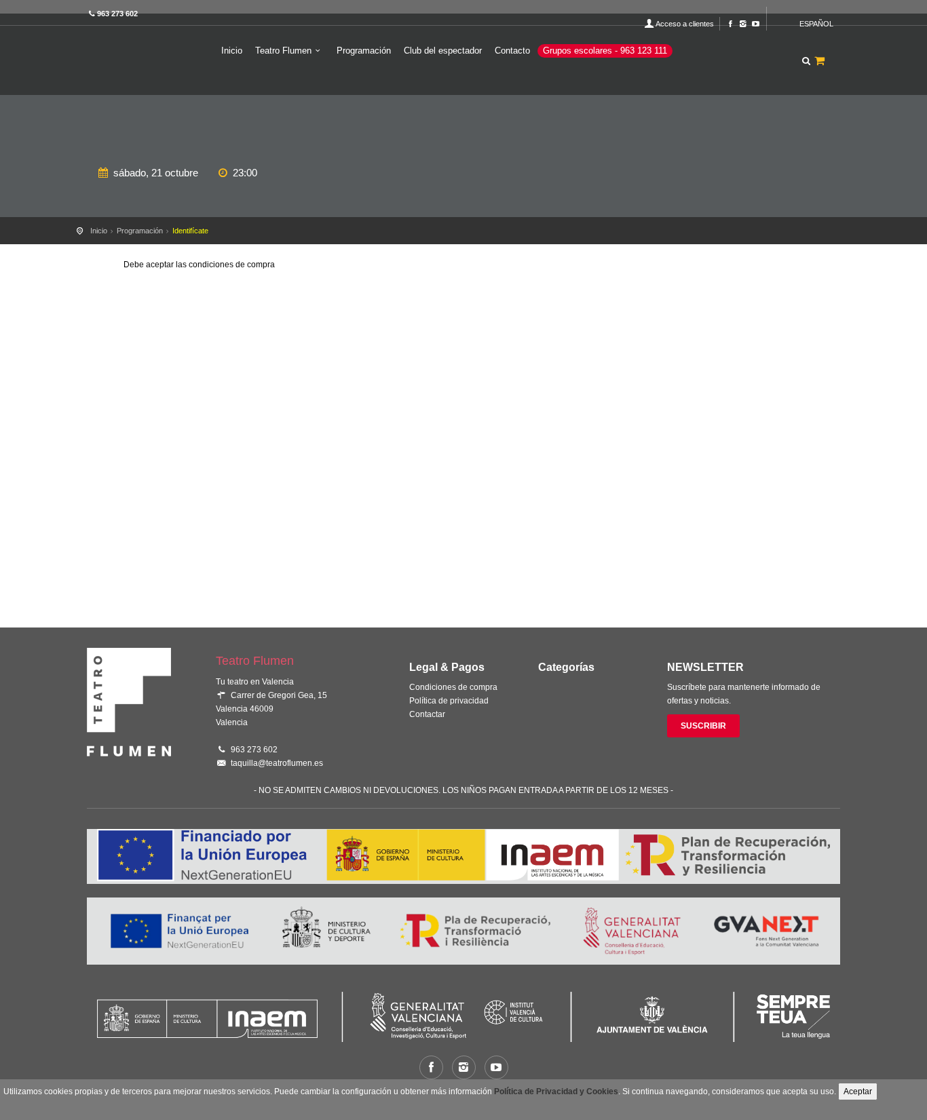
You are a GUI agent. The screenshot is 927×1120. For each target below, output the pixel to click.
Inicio (231, 50)
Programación (364, 50)
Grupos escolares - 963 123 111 (605, 50)
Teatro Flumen (283, 50)
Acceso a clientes (685, 24)
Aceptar (858, 1091)
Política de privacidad (449, 701)
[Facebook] (730, 24)
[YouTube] (756, 24)
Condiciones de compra (453, 687)
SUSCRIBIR (703, 726)
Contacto (512, 50)
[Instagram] (743, 24)
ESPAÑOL (816, 24)
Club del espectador (443, 50)
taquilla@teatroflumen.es (277, 763)
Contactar (427, 714)
